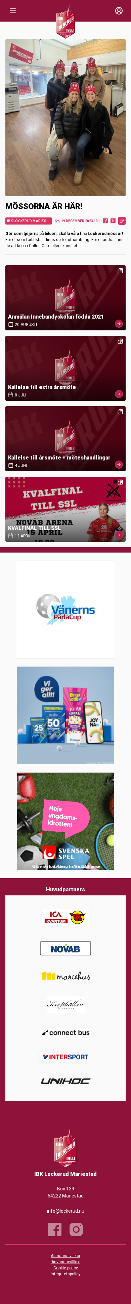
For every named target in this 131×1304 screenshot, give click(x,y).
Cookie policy (65, 1268)
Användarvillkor (65, 1261)
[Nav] (12, 11)
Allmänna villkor (65, 1255)
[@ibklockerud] (76, 1229)
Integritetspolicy (66, 1274)
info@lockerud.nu (65, 1211)
